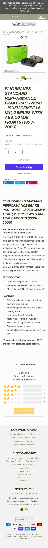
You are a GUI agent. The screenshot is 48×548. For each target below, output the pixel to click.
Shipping (19, 144)
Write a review (24, 410)
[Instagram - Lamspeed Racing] (26, 37)
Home (4, 31)
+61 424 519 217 (18, 494)
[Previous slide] (17, 78)
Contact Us (32, 494)
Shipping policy (24, 538)
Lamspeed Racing (18, 534)
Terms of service (36, 536)
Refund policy (11, 536)
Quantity (8, 148)
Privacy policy (23, 536)
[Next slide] (31, 78)
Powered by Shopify (34, 534)
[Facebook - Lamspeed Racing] (21, 37)
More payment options (24, 173)
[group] (24, 78)
